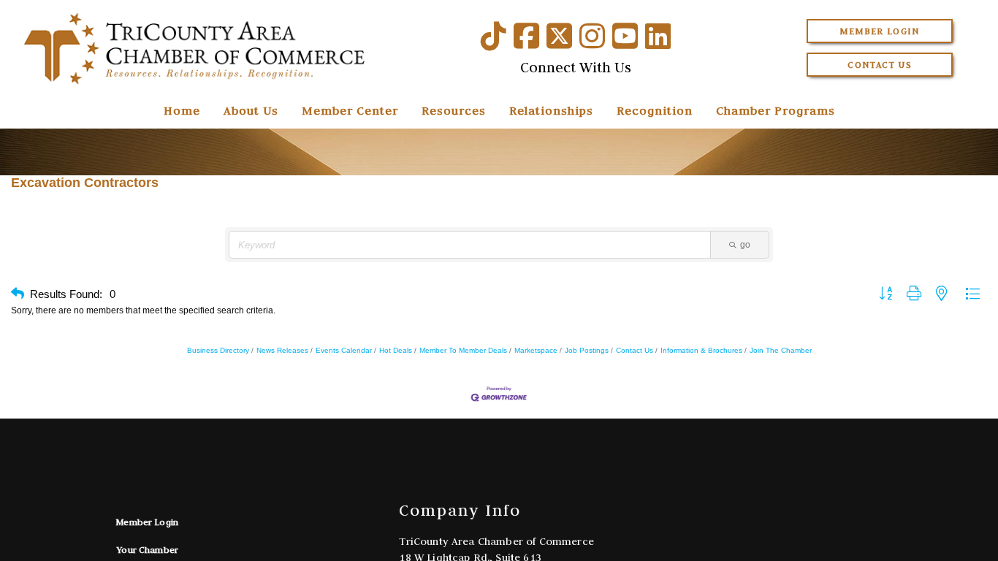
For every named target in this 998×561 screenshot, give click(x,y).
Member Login (879, 31)
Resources (454, 110)
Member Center (350, 110)
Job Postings (587, 350)
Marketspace (535, 350)
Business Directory (218, 350)
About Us (251, 110)
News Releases (282, 350)
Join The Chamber (781, 350)
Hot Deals (395, 350)
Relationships (551, 110)
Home (182, 110)
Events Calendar (344, 350)
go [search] (745, 245)
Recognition (655, 110)
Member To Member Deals (463, 350)
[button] (17, 294)
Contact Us (879, 64)
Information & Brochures (701, 350)
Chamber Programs (775, 110)
